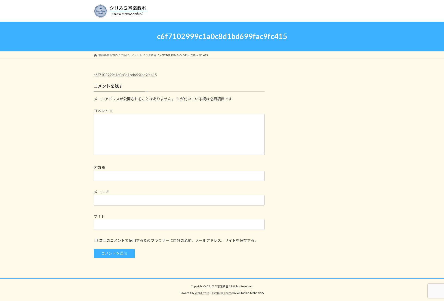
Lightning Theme (222, 293)
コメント (103, 110)
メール (101, 192)
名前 (99, 167)
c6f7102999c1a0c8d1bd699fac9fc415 (125, 74)
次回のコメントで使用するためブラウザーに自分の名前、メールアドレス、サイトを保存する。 (178, 240)
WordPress (202, 293)
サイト (99, 216)
